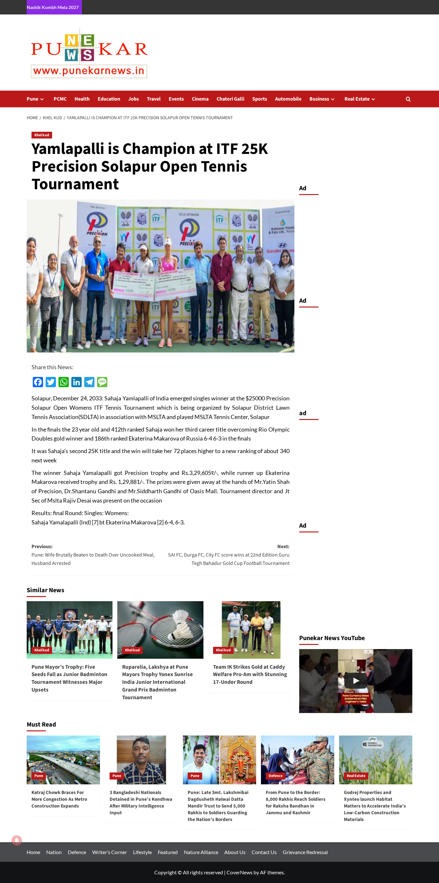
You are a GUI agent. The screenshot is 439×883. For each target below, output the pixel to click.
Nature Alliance (201, 852)
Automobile (288, 99)
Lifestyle (142, 852)
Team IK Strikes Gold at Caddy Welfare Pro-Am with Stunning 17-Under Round (250, 674)
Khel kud (41, 135)
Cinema (200, 99)
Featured (168, 852)
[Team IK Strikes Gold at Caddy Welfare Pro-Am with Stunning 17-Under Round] (251, 629)
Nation (54, 852)
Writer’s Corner (109, 852)
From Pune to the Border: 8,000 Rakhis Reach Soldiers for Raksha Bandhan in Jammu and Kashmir (296, 802)
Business (319, 99)
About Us (235, 852)
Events (176, 99)
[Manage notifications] (17, 840)
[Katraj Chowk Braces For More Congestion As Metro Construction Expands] (63, 760)
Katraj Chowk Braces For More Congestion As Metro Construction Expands (59, 799)
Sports (259, 99)
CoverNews (240, 872)
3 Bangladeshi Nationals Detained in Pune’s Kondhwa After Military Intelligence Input (141, 802)
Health (82, 99)
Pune (32, 99)
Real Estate (357, 99)
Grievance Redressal (305, 852)
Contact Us (264, 852)
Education (109, 99)
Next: (228, 554)
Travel (154, 99)
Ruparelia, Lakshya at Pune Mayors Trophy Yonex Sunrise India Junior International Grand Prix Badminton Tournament (157, 682)
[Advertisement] (356, 244)
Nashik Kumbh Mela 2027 (53, 7)
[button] (408, 99)
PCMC (60, 99)
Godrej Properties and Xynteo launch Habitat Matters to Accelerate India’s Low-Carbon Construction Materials (375, 806)
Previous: (93, 554)
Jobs (133, 99)
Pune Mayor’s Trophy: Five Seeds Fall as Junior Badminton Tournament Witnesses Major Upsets (69, 678)
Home (33, 852)
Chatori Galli (230, 99)
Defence (275, 776)
